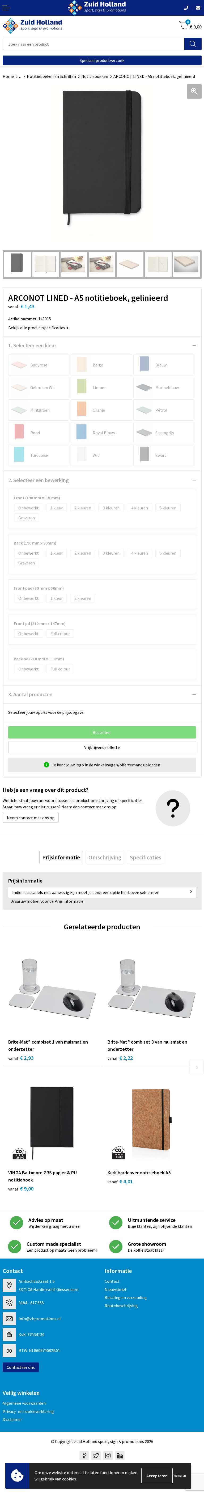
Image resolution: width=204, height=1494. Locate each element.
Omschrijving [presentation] (104, 857)
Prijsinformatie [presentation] (61, 857)
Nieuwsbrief (115, 1289)
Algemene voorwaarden (24, 1403)
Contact (112, 1281)
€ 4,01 (120, 1181)
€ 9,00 (20, 1188)
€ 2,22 (120, 1057)
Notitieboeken (94, 76)
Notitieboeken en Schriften (51, 76)
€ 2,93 (20, 1057)
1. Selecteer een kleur (32, 345)
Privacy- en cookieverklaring (28, 1411)
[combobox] (94, 44)
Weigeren (179, 1476)
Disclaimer (12, 1419)
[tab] (61, 857)
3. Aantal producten (30, 694)
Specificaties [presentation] (145, 857)
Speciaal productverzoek (102, 60)
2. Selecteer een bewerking (38, 480)
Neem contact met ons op (30, 817)
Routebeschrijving (121, 1305)
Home (8, 76)
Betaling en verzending (126, 1297)
